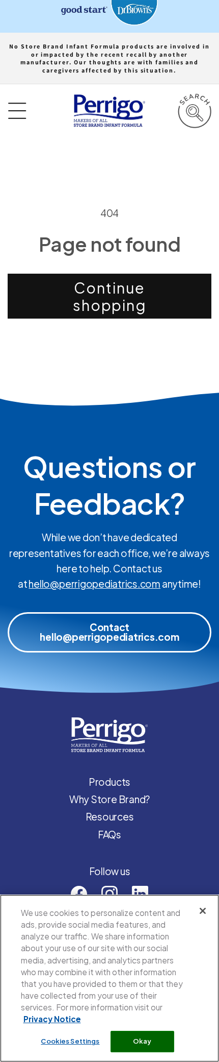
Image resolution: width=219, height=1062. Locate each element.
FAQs (109, 834)
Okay (142, 1041)
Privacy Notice (52, 1019)
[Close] (202, 911)
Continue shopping (109, 296)
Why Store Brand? (109, 799)
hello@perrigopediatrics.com (94, 583)
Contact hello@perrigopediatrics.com (109, 632)
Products (109, 782)
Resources (110, 816)
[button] (194, 110)
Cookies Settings (70, 1041)
